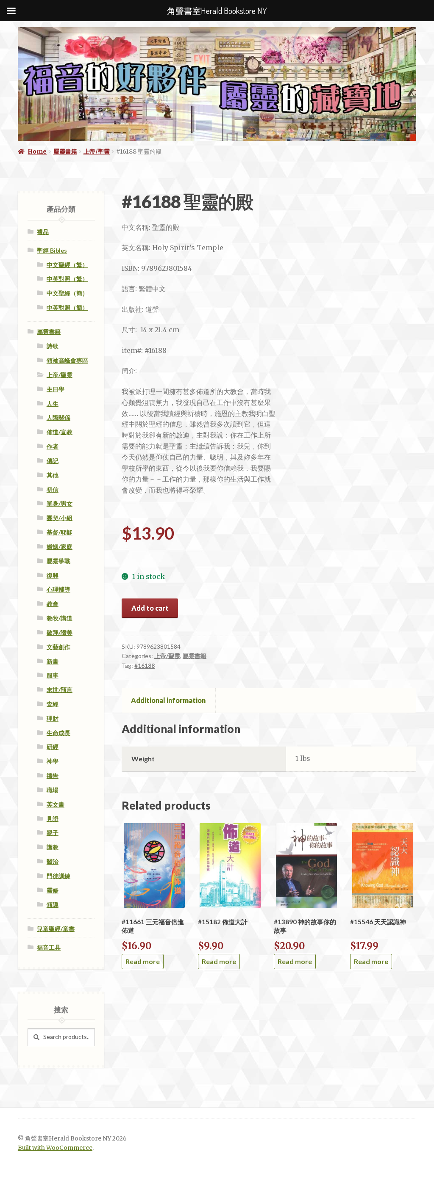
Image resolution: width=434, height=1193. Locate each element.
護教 (52, 847)
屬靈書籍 (65, 151)
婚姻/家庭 (59, 546)
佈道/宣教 (59, 431)
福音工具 (49, 947)
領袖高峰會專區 (67, 360)
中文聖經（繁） (67, 264)
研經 (52, 746)
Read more (142, 961)
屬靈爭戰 (58, 561)
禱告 (52, 775)
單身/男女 (59, 503)
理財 (52, 718)
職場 (52, 789)
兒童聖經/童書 (56, 928)
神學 (52, 761)
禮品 (43, 231)
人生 (52, 403)
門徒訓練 (58, 875)
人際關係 (58, 417)
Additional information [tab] (168, 700)
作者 (52, 446)
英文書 (55, 804)
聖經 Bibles (52, 250)
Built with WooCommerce (55, 1148)
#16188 (144, 665)
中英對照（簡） (67, 307)
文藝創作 (58, 646)
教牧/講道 (59, 618)
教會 (52, 603)
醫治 (52, 861)
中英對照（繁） (67, 278)
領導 (52, 904)
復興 (52, 575)
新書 (52, 661)
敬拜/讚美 (59, 632)
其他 (52, 475)
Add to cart (150, 608)
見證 (52, 818)
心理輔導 (58, 589)
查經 (52, 704)
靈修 (52, 890)
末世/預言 (59, 689)
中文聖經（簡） (67, 293)
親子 (52, 832)
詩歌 (52, 346)
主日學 (55, 389)
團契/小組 (59, 517)
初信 (52, 489)
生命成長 (58, 732)
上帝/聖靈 (96, 151)
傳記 (52, 460)
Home (37, 151)
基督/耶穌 (59, 532)
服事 (52, 675)
